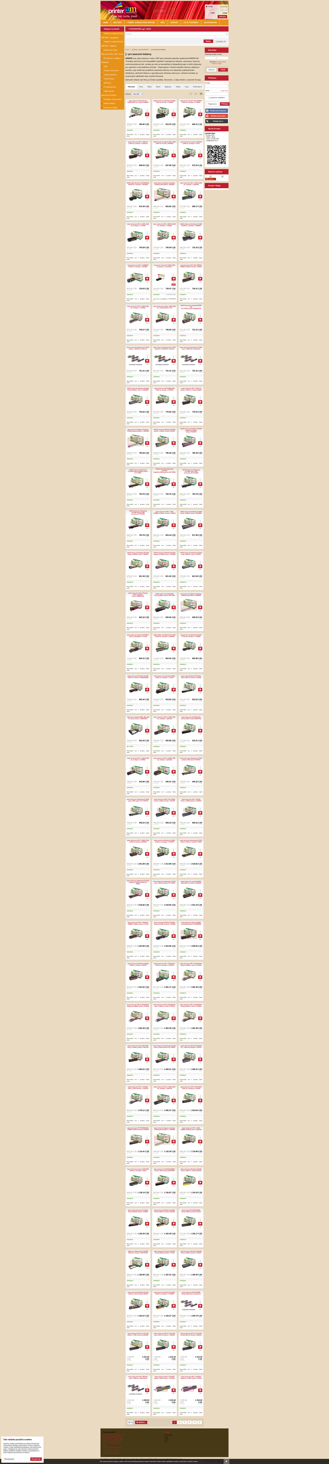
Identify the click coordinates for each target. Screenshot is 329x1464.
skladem (130, 130)
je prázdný (223, 6)
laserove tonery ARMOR (110, 1449)
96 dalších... (141, 1422)
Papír (105, 1445)
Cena (141, 87)
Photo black (197, 87)
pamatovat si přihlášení (217, 97)
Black (158, 87)
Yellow (178, 87)
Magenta (168, 87)
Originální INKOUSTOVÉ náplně (113, 1439)
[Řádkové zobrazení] (190, 93)
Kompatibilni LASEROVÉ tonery (113, 1437)
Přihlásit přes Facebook (218, 111)
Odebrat (211, 70)
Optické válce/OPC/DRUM (111, 1443)
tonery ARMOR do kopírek (111, 1453)
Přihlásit (224, 104)
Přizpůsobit (9, 1459)
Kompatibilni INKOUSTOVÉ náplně (114, 1435)
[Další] (199, 1422)
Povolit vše (36, 1459)
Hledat (208, 41)
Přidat (223, 70)
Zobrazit (222, 17)
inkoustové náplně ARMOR (111, 1451)
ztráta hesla (224, 90)
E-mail (207, 83)
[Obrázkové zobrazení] (201, 93)
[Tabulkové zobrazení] (196, 93)
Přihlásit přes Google (218, 116)
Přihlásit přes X (218, 121)
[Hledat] (226, 34)
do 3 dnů (130, 746)
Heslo (207, 91)
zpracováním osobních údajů (219, 62)
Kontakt (167, 1432)
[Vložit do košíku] (147, 114)
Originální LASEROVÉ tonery (112, 1441)
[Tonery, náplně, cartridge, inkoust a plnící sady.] (149, 10)
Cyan (187, 87)
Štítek (149, 87)
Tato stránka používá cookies (17, 1439)
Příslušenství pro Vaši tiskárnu (112, 1447)
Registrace (212, 104)
